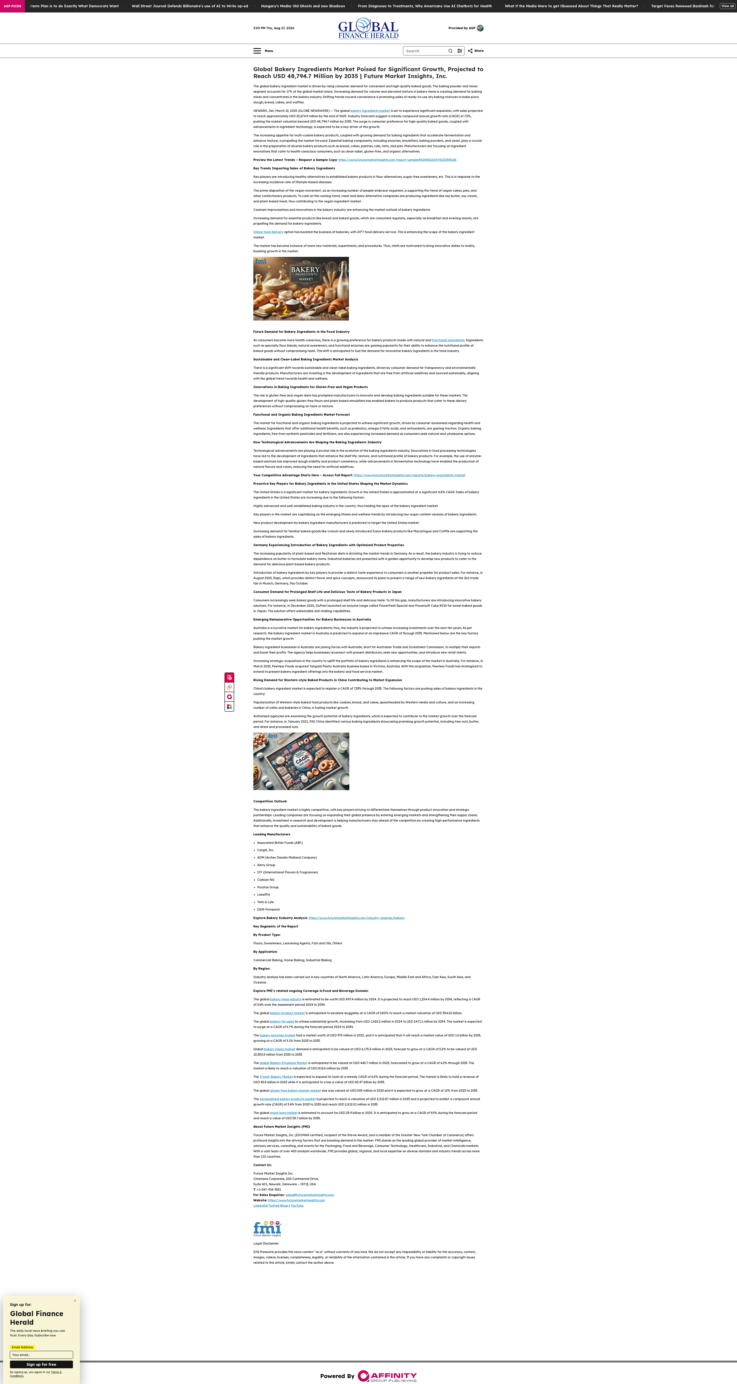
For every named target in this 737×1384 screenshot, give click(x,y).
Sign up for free (41, 1364)
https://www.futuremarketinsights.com (296, 1200)
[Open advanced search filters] (459, 50)
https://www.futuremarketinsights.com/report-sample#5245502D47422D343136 (397, 160)
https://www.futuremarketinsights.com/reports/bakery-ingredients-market (409, 475)
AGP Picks (12, 6)
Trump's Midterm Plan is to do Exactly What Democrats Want (64, 6)
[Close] (75, 1300)
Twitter (273, 1206)
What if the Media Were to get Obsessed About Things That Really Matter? (571, 6)
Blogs (284, 1206)
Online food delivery (268, 232)
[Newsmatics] (229, 706)
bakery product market (287, 1013)
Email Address (22, 1347)
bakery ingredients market (370, 111)
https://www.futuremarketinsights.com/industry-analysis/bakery (357, 918)
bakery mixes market (279, 1049)
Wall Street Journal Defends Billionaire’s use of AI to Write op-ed (190, 6)
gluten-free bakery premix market (295, 1090)
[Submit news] (229, 678)
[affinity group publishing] (229, 697)
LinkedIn (260, 1206)
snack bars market (283, 1113)
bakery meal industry (286, 999)
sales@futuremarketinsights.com (310, 1195)
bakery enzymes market (277, 1035)
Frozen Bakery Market (276, 1077)
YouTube (297, 1206)
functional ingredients (448, 340)
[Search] (450, 50)
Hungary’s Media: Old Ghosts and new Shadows (303, 6)
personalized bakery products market (288, 1099)
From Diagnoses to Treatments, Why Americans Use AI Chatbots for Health (425, 6)
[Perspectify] (229, 687)
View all (728, 6)
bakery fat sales (282, 1021)
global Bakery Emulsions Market (283, 1063)
